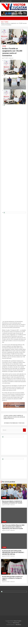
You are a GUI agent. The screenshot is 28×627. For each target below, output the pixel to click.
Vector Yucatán (17, 621)
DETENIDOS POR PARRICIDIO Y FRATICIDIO (14, 423)
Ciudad (4, 46)
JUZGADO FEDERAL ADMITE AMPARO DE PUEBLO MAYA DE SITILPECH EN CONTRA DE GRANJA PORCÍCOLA (14, 417)
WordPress (18, 624)
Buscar (24, 430)
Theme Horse (16, 622)
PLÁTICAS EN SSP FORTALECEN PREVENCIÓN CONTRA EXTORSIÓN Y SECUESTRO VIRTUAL (13, 552)
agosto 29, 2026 (5, 504)
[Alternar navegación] (3, 18)
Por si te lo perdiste (8, 482)
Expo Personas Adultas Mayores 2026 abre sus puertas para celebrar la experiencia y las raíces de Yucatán (13, 526)
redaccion (11, 58)
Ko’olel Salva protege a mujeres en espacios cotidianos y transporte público (12, 578)
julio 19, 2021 (5, 58)
